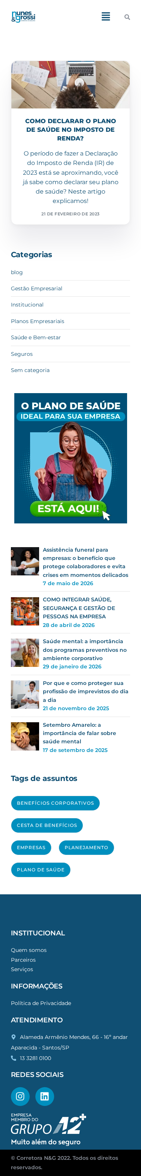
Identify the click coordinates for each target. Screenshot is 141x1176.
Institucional (27, 304)
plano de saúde (41, 869)
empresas (31, 847)
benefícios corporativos (55, 803)
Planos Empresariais (50, 77)
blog (17, 272)
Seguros (22, 354)
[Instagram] (20, 1096)
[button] (105, 17)
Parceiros (23, 959)
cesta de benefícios (47, 825)
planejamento (86, 847)
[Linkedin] (44, 1096)
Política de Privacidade (41, 1003)
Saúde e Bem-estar (36, 337)
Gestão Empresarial (36, 288)
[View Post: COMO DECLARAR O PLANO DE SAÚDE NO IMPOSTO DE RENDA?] (70, 84)
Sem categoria (30, 370)
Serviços (22, 969)
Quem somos (29, 950)
